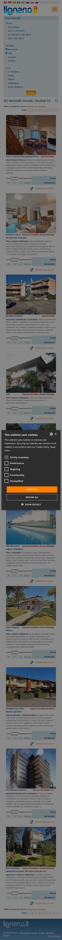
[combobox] (51, 434)
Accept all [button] (32, 489)
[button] (31, 504)
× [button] (55, 434)
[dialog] (31, 470)
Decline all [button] (32, 497)
